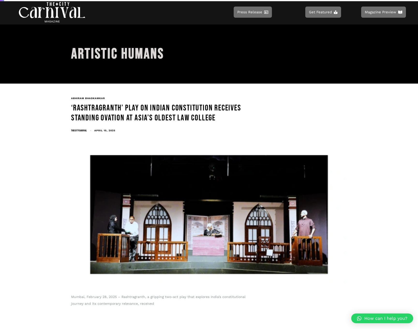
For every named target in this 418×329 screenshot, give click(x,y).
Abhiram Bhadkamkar (88, 98)
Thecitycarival (79, 130)
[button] (382, 318)
